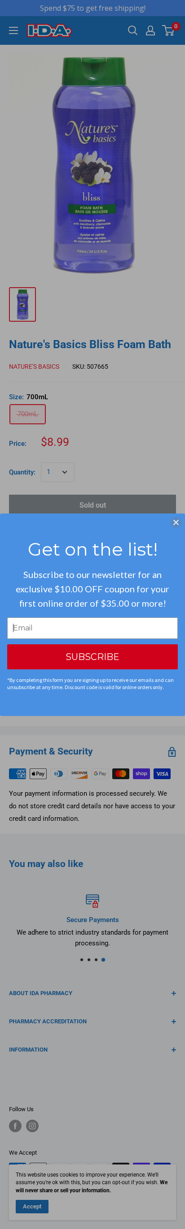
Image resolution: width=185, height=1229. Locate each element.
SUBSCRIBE (92, 656)
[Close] (176, 522)
